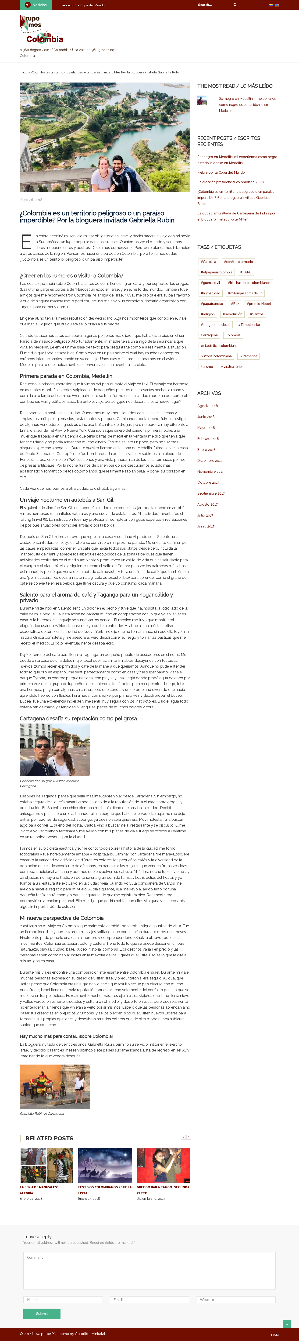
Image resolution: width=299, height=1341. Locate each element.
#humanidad (210, 293)
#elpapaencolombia (216, 272)
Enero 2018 (206, 450)
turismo (207, 366)
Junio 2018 (206, 417)
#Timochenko (249, 324)
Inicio (23, 72)
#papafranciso (212, 303)
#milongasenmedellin (245, 293)
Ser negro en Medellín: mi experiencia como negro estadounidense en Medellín (247, 105)
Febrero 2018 (208, 439)
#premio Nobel (259, 303)
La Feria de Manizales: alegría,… (39, 1190)
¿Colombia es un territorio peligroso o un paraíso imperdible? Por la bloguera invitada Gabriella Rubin (235, 197)
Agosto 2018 (207, 406)
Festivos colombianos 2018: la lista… (105, 1190)
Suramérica (248, 356)
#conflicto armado (238, 261)
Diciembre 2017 (209, 460)
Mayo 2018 (206, 428)
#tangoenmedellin (215, 324)
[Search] (235, 5)
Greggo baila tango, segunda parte (163, 1190)
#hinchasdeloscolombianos (249, 282)
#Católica (208, 261)
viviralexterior (232, 366)
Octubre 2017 (208, 482)
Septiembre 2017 (211, 493)
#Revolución (232, 314)
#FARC (246, 272)
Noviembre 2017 (210, 471)
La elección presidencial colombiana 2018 (230, 182)
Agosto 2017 (207, 504)
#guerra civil (210, 282)
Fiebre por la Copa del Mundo (83, 5)
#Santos (256, 314)
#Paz (235, 303)
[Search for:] (212, 5)
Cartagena (209, 335)
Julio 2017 (205, 515)
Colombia (233, 335)
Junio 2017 (205, 526)
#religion (208, 314)
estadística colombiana (219, 345)
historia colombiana (216, 356)
